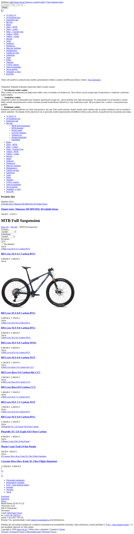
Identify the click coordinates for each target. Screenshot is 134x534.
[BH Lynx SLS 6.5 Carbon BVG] (15, 249)
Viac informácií (94, 80)
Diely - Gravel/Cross (14, 32)
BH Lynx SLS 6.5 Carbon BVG (18, 253)
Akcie (8, 492)
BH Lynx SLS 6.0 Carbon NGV (18, 357)
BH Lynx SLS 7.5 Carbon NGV (18, 402)
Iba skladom (9, 244)
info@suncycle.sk (17, 2)
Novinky (10, 490)
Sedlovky (10, 43)
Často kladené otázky (55, 2)
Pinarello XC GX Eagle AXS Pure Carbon (24, 431)
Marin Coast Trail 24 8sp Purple (18, 446)
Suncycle (5, 227)
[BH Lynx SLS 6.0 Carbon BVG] (15, 412)
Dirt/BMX (16, 140)
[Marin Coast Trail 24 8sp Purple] (15, 441)
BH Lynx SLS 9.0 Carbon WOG (18, 342)
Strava (3, 501)
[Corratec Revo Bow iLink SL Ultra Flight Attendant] (23, 456)
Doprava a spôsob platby (35, 2)
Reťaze (9, 39)
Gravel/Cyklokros (19, 133)
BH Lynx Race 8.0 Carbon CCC (18, 387)
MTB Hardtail (17, 128)
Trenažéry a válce (13, 72)
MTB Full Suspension (21, 126)
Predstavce (10, 46)
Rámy (8, 25)
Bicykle (9, 22)
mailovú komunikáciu (40, 520)
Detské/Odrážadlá (19, 137)
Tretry (8, 57)
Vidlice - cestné (12, 36)
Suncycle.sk (22, 529)
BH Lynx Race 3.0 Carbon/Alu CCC (21, 372)
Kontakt (9, 487)
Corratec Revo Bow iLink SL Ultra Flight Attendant (29, 461)
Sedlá (8, 41)
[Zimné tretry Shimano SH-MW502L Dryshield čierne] (24, 204)
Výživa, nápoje (12, 65)
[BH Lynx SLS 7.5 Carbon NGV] (15, 397)
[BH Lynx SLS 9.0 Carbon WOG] (16, 337)
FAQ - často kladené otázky (17, 485)
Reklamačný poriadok (15, 482)
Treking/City (17, 135)
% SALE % (11, 15)
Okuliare (9, 62)
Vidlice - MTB (12, 34)
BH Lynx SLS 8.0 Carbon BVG (18, 313)
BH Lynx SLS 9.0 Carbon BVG (18, 327)
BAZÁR (10, 74)
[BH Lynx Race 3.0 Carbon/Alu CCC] (17, 367)
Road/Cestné (17, 130)
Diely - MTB (11, 27)
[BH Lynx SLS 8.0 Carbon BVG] (38, 308)
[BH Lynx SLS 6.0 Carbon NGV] (15, 352)
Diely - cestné (12, 29)
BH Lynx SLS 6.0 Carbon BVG (18, 416)
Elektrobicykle (12, 20)
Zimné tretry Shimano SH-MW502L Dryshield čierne (29, 209)
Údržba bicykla (12, 53)
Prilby (8, 60)
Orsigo (62, 529)
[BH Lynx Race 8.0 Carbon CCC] (15, 382)
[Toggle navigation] (2, 11)
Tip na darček (12, 69)
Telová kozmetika (13, 67)
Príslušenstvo (11, 50)
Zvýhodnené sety (13, 17)
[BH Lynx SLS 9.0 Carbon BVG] (15, 323)
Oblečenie (10, 55)
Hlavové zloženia (13, 48)
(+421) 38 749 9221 (12, 515)
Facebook (5, 496)
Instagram (5, 499)
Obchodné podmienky (15, 480)
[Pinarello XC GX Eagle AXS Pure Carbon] (20, 427)
